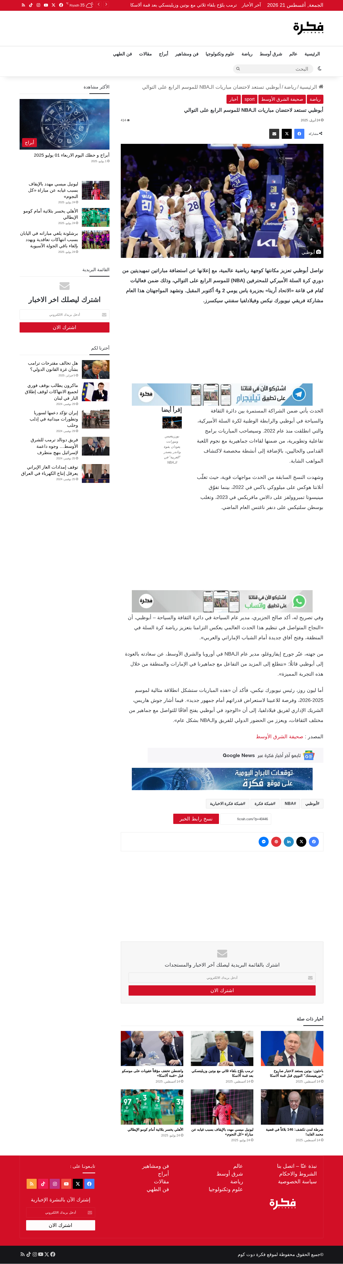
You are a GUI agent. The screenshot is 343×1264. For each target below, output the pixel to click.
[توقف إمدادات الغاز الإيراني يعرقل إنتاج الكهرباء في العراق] (95, 473)
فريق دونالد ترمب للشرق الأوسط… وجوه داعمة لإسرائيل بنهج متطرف (54, 446)
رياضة (247, 53)
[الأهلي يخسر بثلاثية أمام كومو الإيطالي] (152, 1106)
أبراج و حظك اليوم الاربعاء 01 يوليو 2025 (71, 155)
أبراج (163, 53)
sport (250, 99)
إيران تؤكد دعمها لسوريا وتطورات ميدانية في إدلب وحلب (54, 419)
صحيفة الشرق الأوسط (282, 99)
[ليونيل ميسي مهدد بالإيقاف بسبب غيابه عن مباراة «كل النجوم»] (222, 1106)
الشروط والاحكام (298, 1174)
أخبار (233, 99)
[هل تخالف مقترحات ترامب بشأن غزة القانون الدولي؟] (95, 369)
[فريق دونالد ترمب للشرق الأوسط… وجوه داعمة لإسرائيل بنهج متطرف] (95, 446)
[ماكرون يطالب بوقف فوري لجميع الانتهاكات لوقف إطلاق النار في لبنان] (95, 391)
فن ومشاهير (187, 53)
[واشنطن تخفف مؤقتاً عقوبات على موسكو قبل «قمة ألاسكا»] (152, 1048)
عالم (293, 53)
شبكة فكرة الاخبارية (226, 803)
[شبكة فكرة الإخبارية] (308, 28)
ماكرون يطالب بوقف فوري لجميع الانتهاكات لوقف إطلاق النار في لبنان (51, 391)
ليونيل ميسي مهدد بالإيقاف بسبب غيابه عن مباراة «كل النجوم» (53, 190)
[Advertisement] (120, 27)
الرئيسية (312, 53)
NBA (289, 803)
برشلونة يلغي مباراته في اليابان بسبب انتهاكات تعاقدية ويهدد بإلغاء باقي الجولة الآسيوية (49, 239)
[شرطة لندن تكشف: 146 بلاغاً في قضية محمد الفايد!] (292, 1106)
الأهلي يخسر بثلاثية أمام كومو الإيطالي (155, 1129)
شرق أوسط (271, 53)
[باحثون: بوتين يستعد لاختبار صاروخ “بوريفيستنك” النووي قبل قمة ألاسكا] (292, 1048)
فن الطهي (122, 53)
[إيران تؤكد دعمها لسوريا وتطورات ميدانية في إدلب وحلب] (95, 419)
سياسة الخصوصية (297, 1181)
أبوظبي (311, 803)
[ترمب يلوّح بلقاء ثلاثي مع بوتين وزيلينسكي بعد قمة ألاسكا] (222, 1048)
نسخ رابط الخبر (196, 818)
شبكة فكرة (264, 803)
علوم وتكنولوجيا (220, 53)
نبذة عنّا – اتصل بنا (297, 1166)
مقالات (145, 53)
